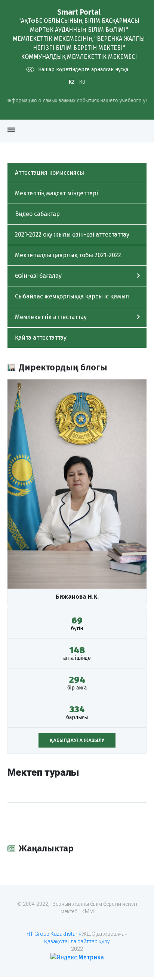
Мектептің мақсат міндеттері (56, 193)
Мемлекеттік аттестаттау (51, 317)
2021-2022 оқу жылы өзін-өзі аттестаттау (72, 234)
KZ (72, 82)
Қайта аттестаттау (41, 337)
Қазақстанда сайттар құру (77, 941)
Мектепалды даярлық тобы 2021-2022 (68, 255)
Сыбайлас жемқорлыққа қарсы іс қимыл (72, 296)
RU (82, 82)
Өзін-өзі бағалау (38, 275)
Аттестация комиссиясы (49, 172)
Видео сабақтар (37, 213)
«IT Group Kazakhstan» (54, 934)
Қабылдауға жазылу (77, 740)
